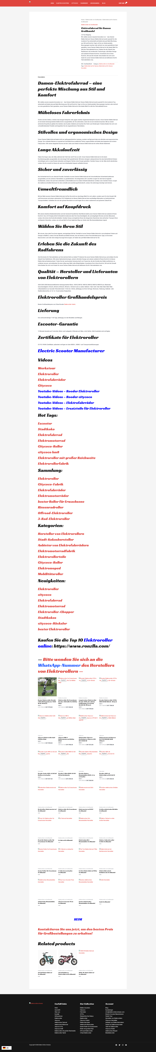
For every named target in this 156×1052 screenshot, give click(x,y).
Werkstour (46, 368)
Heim (56, 1008)
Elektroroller (48, 374)
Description (41, 77)
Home (82, 19)
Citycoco (75, 3)
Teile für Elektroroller (111, 1026)
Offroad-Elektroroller (55, 513)
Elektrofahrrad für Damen (91, 66)
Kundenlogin (109, 1010)
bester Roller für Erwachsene (61, 501)
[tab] (41, 77)
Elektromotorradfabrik (56, 551)
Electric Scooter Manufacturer (71, 351)
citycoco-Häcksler (52, 623)
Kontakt (57, 1014)
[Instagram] (123, 1045)
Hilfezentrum (58, 1016)
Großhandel (95, 3)
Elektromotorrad (51, 440)
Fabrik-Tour (108, 1016)
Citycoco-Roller (50, 446)
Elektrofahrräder (52, 379)
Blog (103, 3)
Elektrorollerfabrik (53, 463)
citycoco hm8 (48, 452)
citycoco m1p (59, 1026)
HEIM (78, 919)
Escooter (45, 423)
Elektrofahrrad (50, 435)
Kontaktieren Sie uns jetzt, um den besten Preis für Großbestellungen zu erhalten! (75, 931)
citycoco (44, 594)
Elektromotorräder (53, 496)
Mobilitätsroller (50, 574)
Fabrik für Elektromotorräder (114, 1024)
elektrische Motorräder (87, 1024)
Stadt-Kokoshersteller (56, 539)
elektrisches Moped (111, 1031)
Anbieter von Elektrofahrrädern (63, 545)
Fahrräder (84, 3)
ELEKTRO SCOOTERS (62, 3)
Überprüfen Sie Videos (87, 1016)
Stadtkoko (46, 429)
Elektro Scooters (85, 1008)
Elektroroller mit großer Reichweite (66, 458)
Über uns (57, 1012)
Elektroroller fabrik (69, 304)
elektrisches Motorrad (61, 1024)
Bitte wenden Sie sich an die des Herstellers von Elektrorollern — (76, 665)
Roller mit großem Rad (86, 1028)
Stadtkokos (47, 617)
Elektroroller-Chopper (56, 612)
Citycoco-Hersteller (111, 1020)
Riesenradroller (50, 507)
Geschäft (57, 1010)
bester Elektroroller (54, 629)
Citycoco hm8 (59, 1028)
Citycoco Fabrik (84, 1020)
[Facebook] (116, 1045)
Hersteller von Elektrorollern (61, 534)
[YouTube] (126, 1045)
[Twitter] (119, 1045)
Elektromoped (49, 568)
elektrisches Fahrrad (61, 1022)
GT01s (82, 1014)
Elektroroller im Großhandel (93, 19)
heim (52, 3)
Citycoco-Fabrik (50, 484)
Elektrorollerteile (52, 557)
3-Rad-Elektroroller (54, 519)
